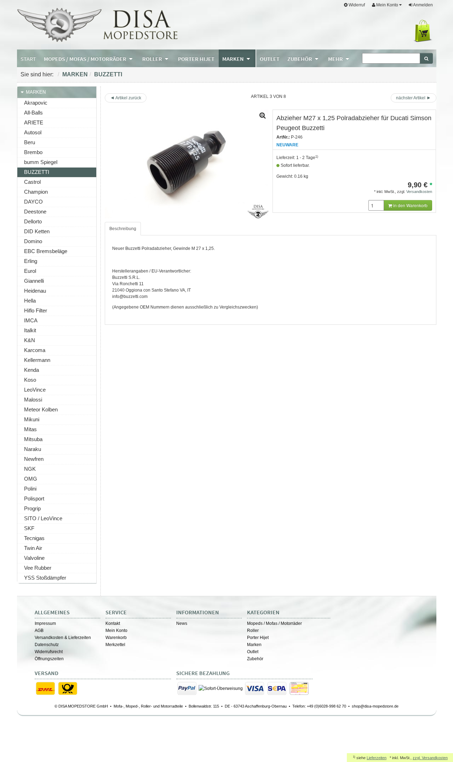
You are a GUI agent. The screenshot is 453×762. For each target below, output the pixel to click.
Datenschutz (47, 644)
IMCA (31, 320)
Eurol (30, 271)
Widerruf (356, 4)
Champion (36, 192)
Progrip (32, 508)
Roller (253, 630)
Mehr (336, 58)
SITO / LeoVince (43, 518)
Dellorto (33, 221)
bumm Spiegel (40, 162)
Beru (29, 142)
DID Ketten (37, 231)
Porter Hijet (258, 637)
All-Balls (33, 113)
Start (28, 58)
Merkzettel (115, 644)
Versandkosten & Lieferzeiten (63, 637)
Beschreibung (122, 228)
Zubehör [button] (300, 58)
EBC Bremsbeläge (45, 251)
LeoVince (35, 390)
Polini (30, 489)
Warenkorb (116, 637)
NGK (30, 469)
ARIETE (33, 122)
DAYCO (33, 202)
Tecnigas (34, 538)
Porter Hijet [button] (196, 58)
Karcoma (34, 350)
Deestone (35, 212)
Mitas (30, 429)
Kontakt (112, 623)
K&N (29, 340)
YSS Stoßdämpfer (45, 578)
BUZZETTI (108, 74)
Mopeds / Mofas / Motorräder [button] (85, 58)
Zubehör (255, 658)
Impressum (45, 623)
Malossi (33, 400)
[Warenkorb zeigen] (424, 31)
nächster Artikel (411, 97)
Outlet (252, 651)
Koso (30, 380)
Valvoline (34, 558)
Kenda (31, 370)
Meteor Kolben (41, 409)
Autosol (32, 132)
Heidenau (35, 291)
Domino (33, 241)
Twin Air (33, 548)
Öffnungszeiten (49, 658)
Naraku (32, 449)
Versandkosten (419, 191)
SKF (29, 528)
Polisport (34, 499)
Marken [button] (233, 58)
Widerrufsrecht (49, 651)
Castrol (32, 182)
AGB (39, 630)
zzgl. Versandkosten (430, 758)
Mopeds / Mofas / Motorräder (274, 623)
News (181, 623)
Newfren (34, 459)
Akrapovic (35, 103)
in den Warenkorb (410, 205)
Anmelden (422, 4)
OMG (30, 479)
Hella (30, 301)
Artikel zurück (128, 97)
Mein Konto (116, 630)
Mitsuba (33, 439)
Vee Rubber (37, 568)
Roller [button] (152, 58)
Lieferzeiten (376, 758)
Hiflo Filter (35, 310)
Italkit (30, 330)
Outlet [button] (270, 58)
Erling (30, 261)
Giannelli (34, 281)
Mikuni (31, 419)
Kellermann (37, 360)
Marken (75, 74)
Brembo (33, 152)
